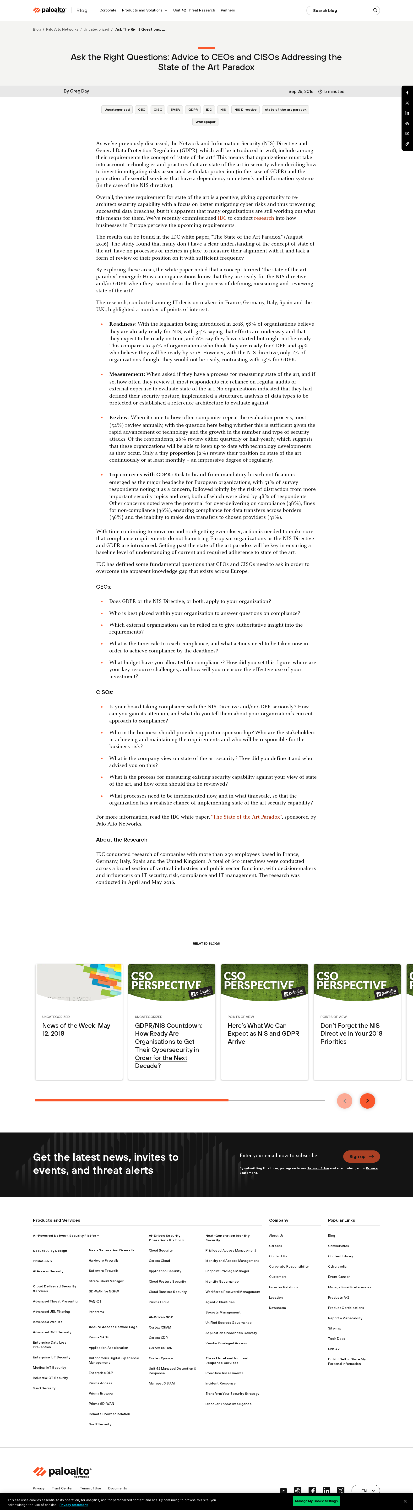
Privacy (38, 1488)
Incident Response (221, 1383)
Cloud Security (161, 1250)
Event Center (339, 1277)
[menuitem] (108, 10)
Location (276, 1297)
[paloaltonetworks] (49, 10)
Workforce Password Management (233, 1292)
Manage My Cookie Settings (316, 1501)
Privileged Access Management (231, 1250)
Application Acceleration (108, 1348)
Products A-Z (339, 1297)
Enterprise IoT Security (51, 1357)
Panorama (96, 1312)
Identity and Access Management (232, 1261)
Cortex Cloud (159, 1261)
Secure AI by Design (50, 1251)
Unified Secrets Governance (229, 1322)
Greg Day (79, 90)
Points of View (241, 1016)
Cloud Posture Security (167, 1281)
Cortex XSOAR (161, 1348)
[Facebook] (407, 92)
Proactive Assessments (225, 1373)
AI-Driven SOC (161, 1317)
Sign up (357, 1156)
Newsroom (277, 1308)
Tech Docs (336, 1338)
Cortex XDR (158, 1338)
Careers (275, 1246)
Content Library (340, 1256)
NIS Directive (245, 109)
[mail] (407, 134)
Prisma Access (100, 1383)
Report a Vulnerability (345, 1318)
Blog (37, 29)
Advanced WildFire (47, 1322)
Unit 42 (334, 1349)
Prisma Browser (101, 1393)
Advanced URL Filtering (51, 1311)
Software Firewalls (104, 1271)
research (264, 218)
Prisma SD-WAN (101, 1404)
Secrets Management (223, 1312)
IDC (209, 109)
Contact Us (278, 1256)
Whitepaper (206, 122)
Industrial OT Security (50, 1378)
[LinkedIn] (407, 113)
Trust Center (62, 1488)
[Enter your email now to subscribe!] (288, 1158)
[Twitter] (407, 103)
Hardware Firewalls (104, 1260)
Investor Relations (283, 1287)
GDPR (193, 109)
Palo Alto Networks (62, 29)
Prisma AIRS (42, 1261)
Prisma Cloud (159, 1302)
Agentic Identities (220, 1302)
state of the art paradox (285, 109)
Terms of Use (318, 1168)
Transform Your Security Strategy (232, 1393)
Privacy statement (74, 1505)
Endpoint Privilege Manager (227, 1271)
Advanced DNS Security (52, 1332)
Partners (228, 10)
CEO (141, 109)
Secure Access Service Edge (113, 1327)
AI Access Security (48, 1271)
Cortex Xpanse (161, 1358)
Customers (278, 1277)
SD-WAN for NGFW (104, 1291)
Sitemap (334, 1328)
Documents (117, 1488)
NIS (223, 109)
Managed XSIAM (162, 1383)
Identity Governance (222, 1281)
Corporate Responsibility (289, 1266)
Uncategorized (96, 29)
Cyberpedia (337, 1266)
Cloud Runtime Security (168, 1292)
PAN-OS (95, 1301)
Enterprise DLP (101, 1373)
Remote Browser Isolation (109, 1414)
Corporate (107, 10)
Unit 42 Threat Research (194, 10)
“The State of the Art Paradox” (246, 817)
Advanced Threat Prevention (56, 1301)
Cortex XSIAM (160, 1327)
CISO (158, 109)
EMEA (175, 109)
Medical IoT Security (49, 1367)
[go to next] (367, 1101)
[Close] (405, 1501)
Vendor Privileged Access (226, 1343)
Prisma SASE (99, 1337)
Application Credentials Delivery (231, 1333)
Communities (338, 1246)
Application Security (165, 1271)
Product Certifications (346, 1308)
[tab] (131, 1100)
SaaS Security (44, 1388)
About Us (276, 1235)
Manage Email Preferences (349, 1287)
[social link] (283, 1490)
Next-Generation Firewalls (112, 1250)
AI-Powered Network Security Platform (66, 1235)
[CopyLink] (407, 144)
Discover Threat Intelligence (229, 1404)
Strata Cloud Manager (106, 1281)
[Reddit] (407, 123)
